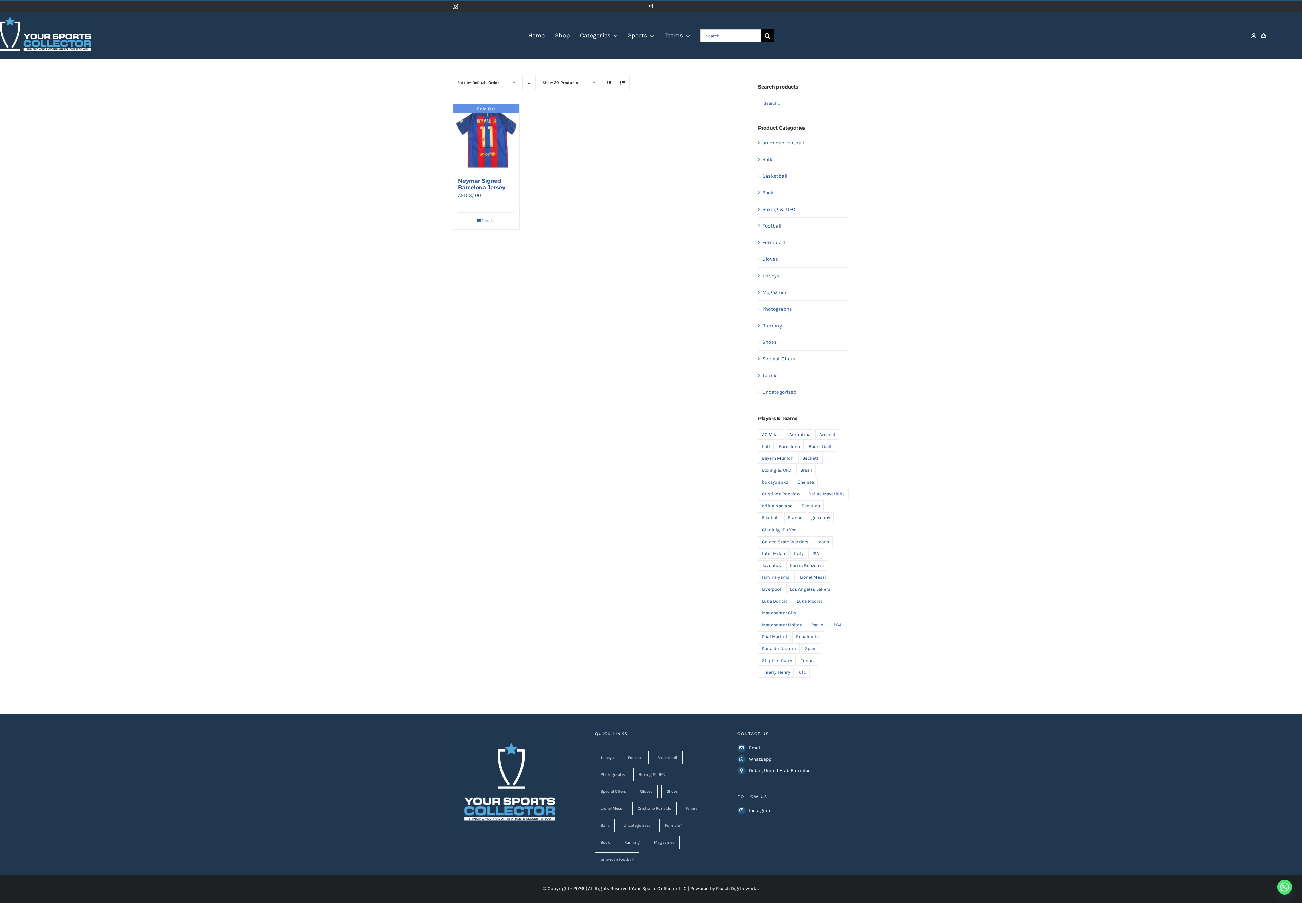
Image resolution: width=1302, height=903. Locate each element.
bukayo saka (775, 482)
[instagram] (455, 6)
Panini (818, 624)
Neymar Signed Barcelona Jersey (482, 184)
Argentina (799, 434)
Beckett (810, 458)
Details (489, 220)
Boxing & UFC (778, 209)
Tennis (770, 375)
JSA (816, 553)
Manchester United (782, 624)
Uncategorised (779, 392)
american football (783, 143)
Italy (798, 553)
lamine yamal (776, 577)
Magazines (775, 292)
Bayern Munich (777, 458)
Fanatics (811, 505)
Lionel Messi (813, 577)
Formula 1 (773, 242)
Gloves (770, 259)
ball (766, 446)
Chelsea (805, 482)
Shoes (769, 342)
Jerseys (771, 276)
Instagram (760, 810)
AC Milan (771, 434)
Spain (811, 648)
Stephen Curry (777, 660)
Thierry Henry (776, 672)
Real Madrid (774, 636)
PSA (838, 624)
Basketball (774, 176)
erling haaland (777, 505)
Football (772, 226)
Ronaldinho (808, 636)
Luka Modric (810, 601)
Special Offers (778, 359)
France (795, 517)
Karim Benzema (807, 565)
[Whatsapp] (1284, 887)
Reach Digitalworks (737, 888)
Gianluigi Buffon (779, 529)
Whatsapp (760, 759)
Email (755, 748)
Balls (768, 159)
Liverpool (771, 589)
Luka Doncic (775, 601)
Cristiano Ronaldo (781, 493)
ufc (802, 672)
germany (820, 517)
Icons (823, 541)
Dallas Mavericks (826, 493)
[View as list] (622, 83)
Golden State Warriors (785, 541)
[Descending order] (529, 83)
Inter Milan (773, 553)
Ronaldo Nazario (779, 648)
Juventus (771, 565)
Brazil (806, 470)
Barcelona (789, 446)
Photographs (777, 309)
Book (768, 193)
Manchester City (779, 612)
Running (772, 325)
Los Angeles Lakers (810, 589)
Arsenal (827, 434)
